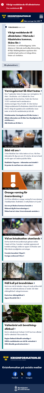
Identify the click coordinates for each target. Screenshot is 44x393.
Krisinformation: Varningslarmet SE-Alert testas (21, 115)
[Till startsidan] (15, 16)
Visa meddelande (12, 8)
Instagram (29, 378)
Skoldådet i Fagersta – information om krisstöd (21, 162)
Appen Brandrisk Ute (12, 298)
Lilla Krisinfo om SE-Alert (13, 123)
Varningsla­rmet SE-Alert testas (22, 91)
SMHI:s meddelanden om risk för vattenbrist (20, 341)
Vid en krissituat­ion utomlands (22, 238)
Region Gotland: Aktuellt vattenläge (17, 338)
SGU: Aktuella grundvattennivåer (16, 344)
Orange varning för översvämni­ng (16, 194)
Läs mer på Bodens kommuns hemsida (18, 206)
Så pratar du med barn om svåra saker (18, 165)
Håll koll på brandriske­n (19, 283)
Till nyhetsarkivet (10, 65)
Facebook (15, 378)
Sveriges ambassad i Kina (14, 256)
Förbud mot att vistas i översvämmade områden (21, 211)
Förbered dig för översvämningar (16, 208)
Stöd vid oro (12, 150)
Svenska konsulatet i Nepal (14, 253)
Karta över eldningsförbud (14, 295)
